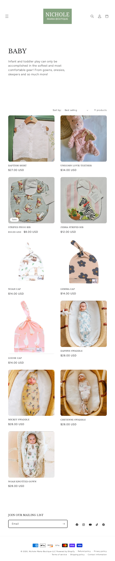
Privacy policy (100, 551)
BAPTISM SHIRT (17, 165)
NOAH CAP (14, 289)
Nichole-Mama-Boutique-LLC (42, 551)
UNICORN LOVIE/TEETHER (76, 165)
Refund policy (84, 551)
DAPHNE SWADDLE (71, 351)
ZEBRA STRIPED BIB (71, 227)
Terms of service (59, 555)
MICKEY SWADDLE (18, 420)
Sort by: (57, 110)
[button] (6, 16)
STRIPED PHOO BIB (19, 227)
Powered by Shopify (65, 551)
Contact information (97, 555)
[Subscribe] (63, 524)
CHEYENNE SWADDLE (73, 420)
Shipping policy (77, 555)
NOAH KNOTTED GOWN (22, 481)
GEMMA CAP (67, 289)
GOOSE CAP (15, 358)
